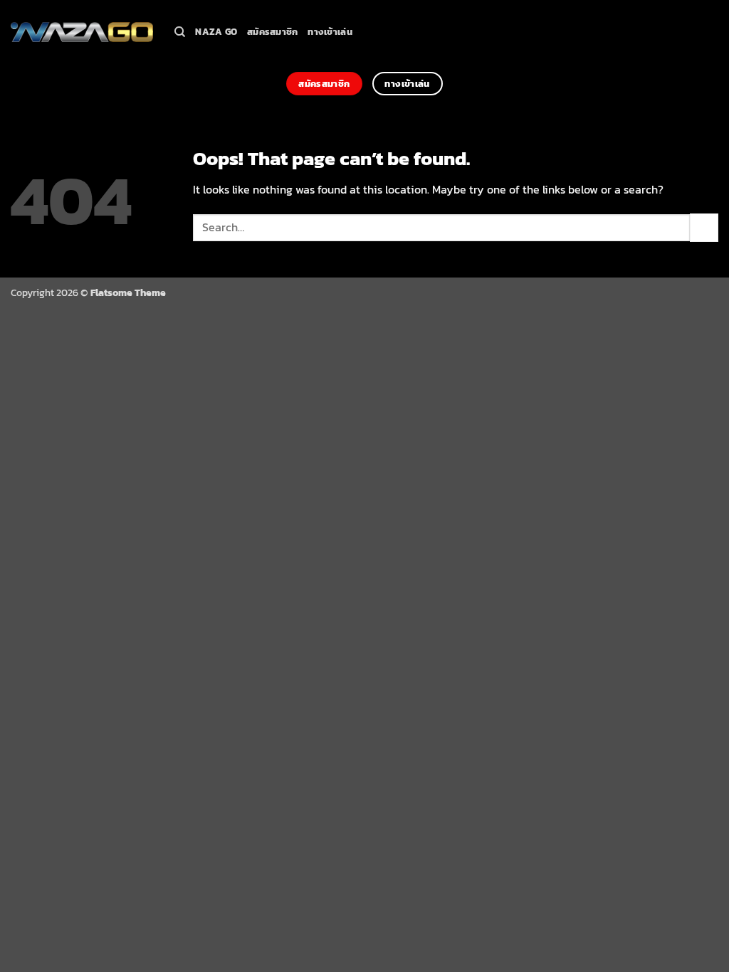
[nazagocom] (82, 32)
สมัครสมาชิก (272, 31)
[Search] (179, 32)
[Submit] (704, 227)
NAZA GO (216, 31)
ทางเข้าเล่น (330, 31)
